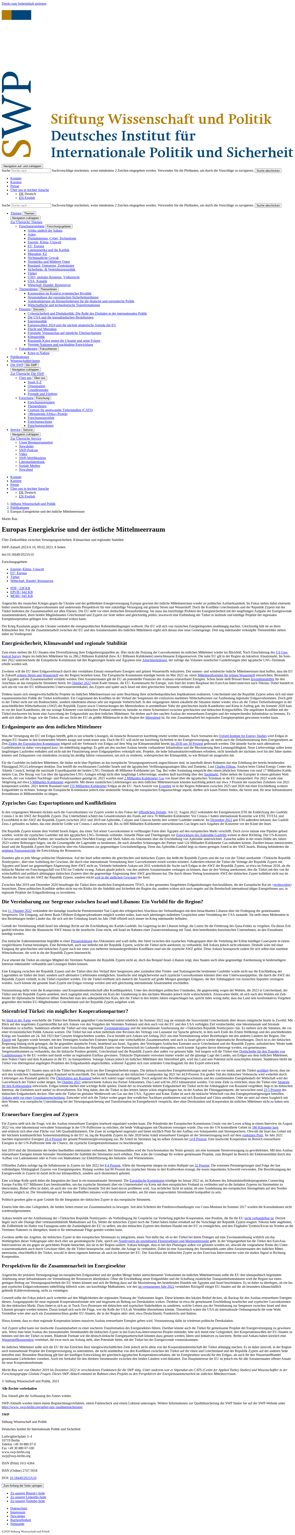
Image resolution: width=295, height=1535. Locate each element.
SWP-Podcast (28, 450)
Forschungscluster (40, 421)
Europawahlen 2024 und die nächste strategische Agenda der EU (72, 325)
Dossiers (25, 309)
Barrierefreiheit (20, 1520)
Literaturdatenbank (32, 462)
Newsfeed (26, 469)
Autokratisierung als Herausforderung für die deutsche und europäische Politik (81, 301)
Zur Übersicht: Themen (26, 222)
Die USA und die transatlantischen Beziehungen (61, 317)
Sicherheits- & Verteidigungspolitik (51, 269)
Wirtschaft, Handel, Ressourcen (49, 285)
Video (23, 454)
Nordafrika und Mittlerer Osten (49, 261)
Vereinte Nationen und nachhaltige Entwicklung (60, 344)
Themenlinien (28, 289)
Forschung (26, 398)
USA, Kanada (37, 281)
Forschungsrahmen (41, 425)
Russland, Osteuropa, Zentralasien (51, 265)
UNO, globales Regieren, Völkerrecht (53, 277)
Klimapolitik (36, 337)
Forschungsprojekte (41, 418)
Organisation (36, 386)
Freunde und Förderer (42, 394)
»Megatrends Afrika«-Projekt (47, 414)
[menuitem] (151, 1508)
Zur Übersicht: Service (25, 438)
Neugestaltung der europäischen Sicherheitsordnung (63, 297)
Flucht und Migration (42, 329)
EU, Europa (36, 246)
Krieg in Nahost (38, 353)
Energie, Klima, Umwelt (44, 242)
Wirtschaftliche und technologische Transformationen (64, 305)
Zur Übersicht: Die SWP (27, 374)
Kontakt (15, 178)
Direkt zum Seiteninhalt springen (24, 3)
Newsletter (26, 446)
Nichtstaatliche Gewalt (43, 258)
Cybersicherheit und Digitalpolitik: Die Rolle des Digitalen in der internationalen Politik (87, 313)
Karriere (16, 182)
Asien (32, 234)
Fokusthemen (28, 348)
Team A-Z (35, 382)
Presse (14, 186)
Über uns (25, 378)
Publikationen (19, 357)
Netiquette (17, 1524)
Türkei (32, 273)
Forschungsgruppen (41, 402)
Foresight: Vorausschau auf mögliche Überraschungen (64, 333)
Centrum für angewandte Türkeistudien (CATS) (60, 410)
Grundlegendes (38, 390)
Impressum (17, 1512)
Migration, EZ (37, 254)
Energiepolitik (37, 321)
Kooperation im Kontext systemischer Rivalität (59, 293)
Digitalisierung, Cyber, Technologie (52, 238)
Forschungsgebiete (31, 226)
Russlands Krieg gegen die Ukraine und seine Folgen (64, 341)
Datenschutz (18, 1508)
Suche (6, 170)
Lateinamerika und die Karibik (48, 250)
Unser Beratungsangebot (36, 442)
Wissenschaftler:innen (25, 361)
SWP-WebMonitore (32, 458)
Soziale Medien (29, 466)
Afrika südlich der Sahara (45, 230)
